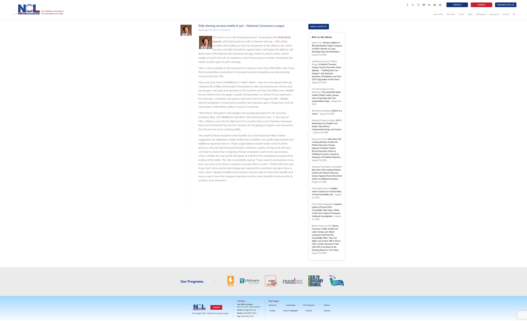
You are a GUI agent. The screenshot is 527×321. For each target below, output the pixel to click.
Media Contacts (319, 26)
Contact (457, 5)
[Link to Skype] (435, 5)
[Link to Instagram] (418, 5)
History (327, 305)
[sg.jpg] (186, 30)
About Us (272, 305)
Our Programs (309, 305)
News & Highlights (290, 311)
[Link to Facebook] (407, 5)
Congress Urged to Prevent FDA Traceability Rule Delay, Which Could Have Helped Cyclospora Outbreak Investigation (327, 210)
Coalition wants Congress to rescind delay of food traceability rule (326, 191)
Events (272, 311)
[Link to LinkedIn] (429, 5)
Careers (327, 311)
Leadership (290, 305)
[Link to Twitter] (413, 5)
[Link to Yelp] (440, 5)
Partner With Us (505, 5)
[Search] (513, 14)
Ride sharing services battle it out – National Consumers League (241, 25)
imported (226, 30)
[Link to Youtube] (424, 5)
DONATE (481, 5)
